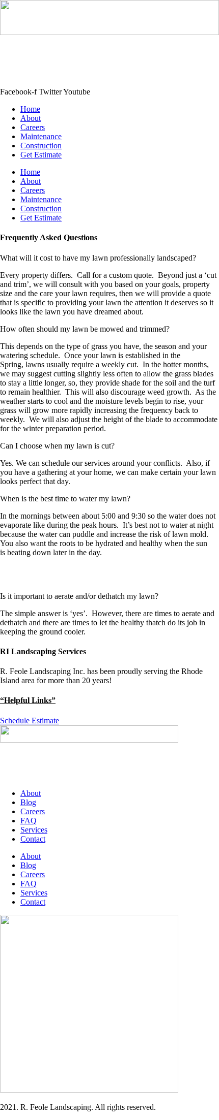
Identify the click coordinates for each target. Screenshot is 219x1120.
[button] (109, 258)
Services (33, 829)
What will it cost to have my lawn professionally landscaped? (98, 257)
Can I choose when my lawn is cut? (57, 445)
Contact (32, 839)
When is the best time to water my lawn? (65, 498)
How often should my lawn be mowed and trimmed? (85, 329)
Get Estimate (41, 154)
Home (30, 109)
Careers (32, 127)
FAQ (28, 820)
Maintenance (41, 136)
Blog (28, 802)
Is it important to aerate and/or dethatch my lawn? (79, 596)
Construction (41, 145)
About (30, 118)
